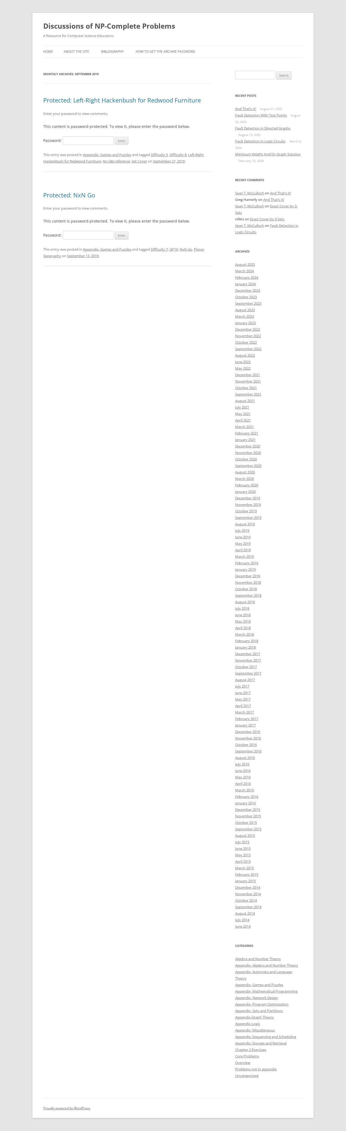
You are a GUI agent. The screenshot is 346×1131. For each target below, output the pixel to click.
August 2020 (245, 472)
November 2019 (248, 504)
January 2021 (245, 439)
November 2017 (248, 660)
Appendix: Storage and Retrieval (261, 1043)
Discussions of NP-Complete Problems (109, 26)
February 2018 (246, 640)
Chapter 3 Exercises (250, 1049)
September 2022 (248, 348)
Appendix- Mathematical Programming (266, 991)
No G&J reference (116, 161)
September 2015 (248, 829)
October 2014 (246, 900)
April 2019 (243, 550)
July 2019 (242, 530)
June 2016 (243, 770)
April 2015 (243, 861)
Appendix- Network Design (256, 997)
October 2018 (246, 588)
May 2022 (243, 368)
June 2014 (243, 926)
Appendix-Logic (247, 1023)
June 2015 (243, 848)
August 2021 (245, 400)
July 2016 (242, 764)
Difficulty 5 (159, 154)
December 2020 (247, 446)
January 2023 (245, 322)
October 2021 (246, 387)
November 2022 (248, 335)
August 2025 (245, 264)
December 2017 (247, 653)
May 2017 (243, 699)
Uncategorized (246, 1075)
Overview (242, 1062)
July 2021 (242, 407)
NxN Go (185, 249)
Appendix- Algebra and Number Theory (266, 965)
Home (48, 51)
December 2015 (247, 809)
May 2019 (243, 543)
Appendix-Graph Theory (254, 1017)
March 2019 (244, 556)
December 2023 (247, 290)
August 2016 (245, 757)
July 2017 (242, 686)
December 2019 (247, 498)
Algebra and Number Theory (258, 958)
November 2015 (248, 816)
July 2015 (242, 842)
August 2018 (245, 601)
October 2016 (246, 744)
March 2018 (244, 634)
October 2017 (246, 666)
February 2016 (246, 796)
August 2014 (245, 913)
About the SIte (76, 51)
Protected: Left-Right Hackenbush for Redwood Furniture (122, 100)
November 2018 (248, 582)
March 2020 (244, 478)
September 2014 (248, 906)
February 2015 (246, 874)
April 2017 (243, 705)
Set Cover (139, 161)
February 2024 (246, 277)
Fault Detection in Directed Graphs (262, 128)
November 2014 (248, 893)
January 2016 (245, 803)
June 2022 (243, 361)
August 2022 (245, 355)
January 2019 (245, 569)
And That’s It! (245, 108)
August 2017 (245, 679)
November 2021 (248, 381)
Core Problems (247, 1056)
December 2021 (247, 374)
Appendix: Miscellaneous (255, 1030)
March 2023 (244, 316)
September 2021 (248, 394)
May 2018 (243, 621)
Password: (53, 140)
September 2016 (248, 751)
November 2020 (248, 452)
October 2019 (246, 511)
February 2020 (246, 485)
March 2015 (244, 867)
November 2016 (248, 738)
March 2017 (244, 712)
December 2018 (247, 575)
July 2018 (242, 608)
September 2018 (248, 595)
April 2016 (243, 783)
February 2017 (246, 718)
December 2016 (247, 731)
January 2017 (245, 725)
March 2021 (244, 426)
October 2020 (246, 459)
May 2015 (243, 855)
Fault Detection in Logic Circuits (260, 141)
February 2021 (246, 433)
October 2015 (246, 822)
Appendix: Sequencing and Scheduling (265, 1036)
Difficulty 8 (178, 154)
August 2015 (245, 835)
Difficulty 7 (159, 249)
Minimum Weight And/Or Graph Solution (268, 154)
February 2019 (246, 562)
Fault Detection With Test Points (261, 115)
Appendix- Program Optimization (261, 1004)
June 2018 (243, 614)
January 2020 (245, 491)
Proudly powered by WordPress (66, 1108)
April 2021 (243, 420)
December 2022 (247, 329)
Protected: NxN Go (69, 195)
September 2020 (248, 465)
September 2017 (248, 673)
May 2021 (243, 413)
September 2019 (248, 517)
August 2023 (245, 309)
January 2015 (245, 880)
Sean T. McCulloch (249, 193)
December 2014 (247, 887)
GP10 (173, 249)
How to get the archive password (165, 51)
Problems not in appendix (256, 1069)
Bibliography (112, 51)
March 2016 (244, 790)
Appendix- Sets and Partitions (259, 1010)
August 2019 (245, 524)
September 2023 (248, 303)
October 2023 (246, 296)
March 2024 (244, 270)
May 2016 (243, 777)
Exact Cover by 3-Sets (267, 219)
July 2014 (242, 919)
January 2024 (245, 283)
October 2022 (246, 342)
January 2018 (245, 647)
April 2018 (243, 627)
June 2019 (243, 537)
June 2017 (243, 692)
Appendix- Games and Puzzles (107, 154)
